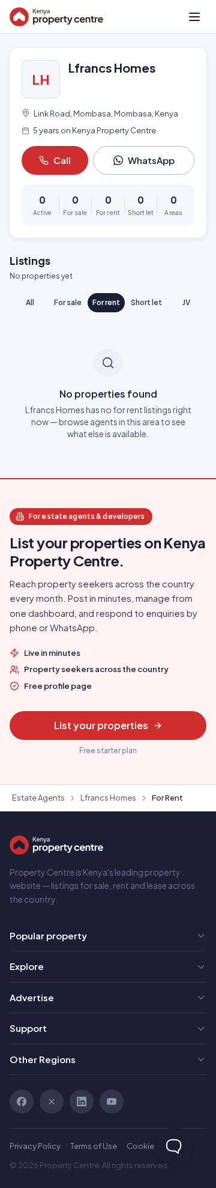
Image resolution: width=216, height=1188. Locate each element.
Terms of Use (93, 1146)
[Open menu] (194, 17)
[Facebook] (22, 1102)
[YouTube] (112, 1102)
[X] (52, 1102)
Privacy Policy (35, 1146)
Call (62, 160)
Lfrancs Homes (108, 797)
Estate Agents (38, 797)
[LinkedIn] (82, 1102)
